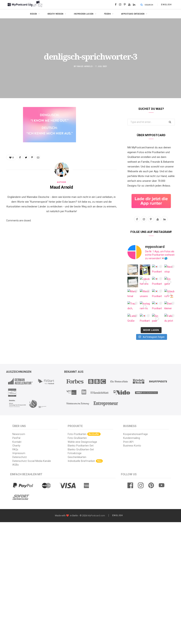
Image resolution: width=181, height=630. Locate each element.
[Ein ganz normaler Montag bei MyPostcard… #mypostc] (169, 282)
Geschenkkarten (77, 457)
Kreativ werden (55, 13)
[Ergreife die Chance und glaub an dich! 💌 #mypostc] (132, 270)
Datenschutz (19, 457)
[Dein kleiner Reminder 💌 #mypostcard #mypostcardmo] (169, 306)
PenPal (16, 438)
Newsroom (18, 434)
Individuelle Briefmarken (84, 461)
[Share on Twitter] (9, 129)
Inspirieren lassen (84, 13)
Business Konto (132, 445)
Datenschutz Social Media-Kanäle (31, 461)
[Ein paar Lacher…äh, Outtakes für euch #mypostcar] (157, 319)
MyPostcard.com (96, 515)
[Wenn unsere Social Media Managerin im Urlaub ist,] (145, 294)
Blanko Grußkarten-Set (81, 449)
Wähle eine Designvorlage (82, 441)
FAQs (15, 449)
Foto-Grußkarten (77, 438)
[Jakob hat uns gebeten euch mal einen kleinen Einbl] (145, 282)
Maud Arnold (85, 66)
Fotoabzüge (74, 453)
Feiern (107, 13)
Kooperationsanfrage (135, 434)
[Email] (9, 147)
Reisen (33, 13)
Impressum (18, 453)
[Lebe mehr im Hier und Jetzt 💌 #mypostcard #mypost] (132, 282)
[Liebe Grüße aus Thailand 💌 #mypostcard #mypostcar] (132, 319)
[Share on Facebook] (9, 120)
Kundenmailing (131, 438)
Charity (16, 445)
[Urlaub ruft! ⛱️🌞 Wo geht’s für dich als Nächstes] (169, 294)
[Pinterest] (9, 138)
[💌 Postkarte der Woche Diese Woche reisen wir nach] (157, 270)
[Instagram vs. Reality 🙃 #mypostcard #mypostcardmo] (145, 306)
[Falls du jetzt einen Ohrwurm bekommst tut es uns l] (169, 319)
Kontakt (16, 441)
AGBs (15, 464)
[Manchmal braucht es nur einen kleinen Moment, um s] (132, 294)
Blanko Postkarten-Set (81, 445)
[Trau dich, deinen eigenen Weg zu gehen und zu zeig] (132, 306)
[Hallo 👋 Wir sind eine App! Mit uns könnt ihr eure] (145, 270)
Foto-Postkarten (83, 434)
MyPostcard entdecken (132, 13)
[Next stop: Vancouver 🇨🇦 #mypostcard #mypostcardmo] (169, 270)
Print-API (128, 441)
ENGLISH (166, 4)
